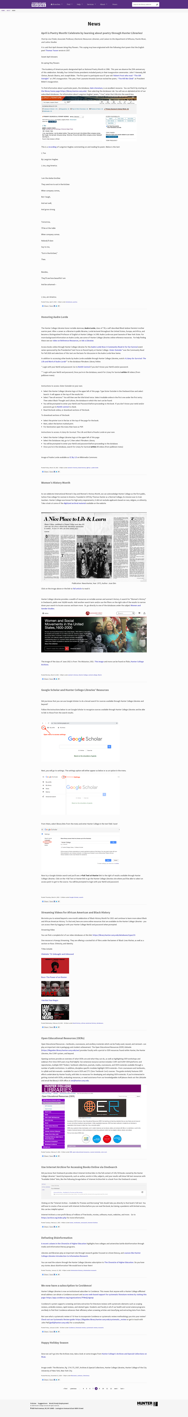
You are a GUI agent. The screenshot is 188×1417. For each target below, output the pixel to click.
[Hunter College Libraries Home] (39, 4)
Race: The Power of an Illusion (54, 977)
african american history (88, 1023)
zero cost (104, 1152)
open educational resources (81, 1152)
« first (65, 1389)
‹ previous (73, 1389)
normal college (92, 675)
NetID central (63, 407)
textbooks (77, 1222)
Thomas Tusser (51, 50)
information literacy (77, 1270)
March (100, 675)
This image (99, 661)
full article (77, 588)
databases (69, 302)
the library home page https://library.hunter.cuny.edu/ (64, 91)
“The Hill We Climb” (126, 78)
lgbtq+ (89, 467)
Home (3, 10)
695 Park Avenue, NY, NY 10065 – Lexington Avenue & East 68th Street (57, 1408)
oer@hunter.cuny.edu (80, 1080)
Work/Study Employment (59, 1403)
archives (79, 1375)
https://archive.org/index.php (53, 1217)
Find (68, 4)
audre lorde (94, 467)
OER (71, 1152)
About (102, 4)
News (13, 10)
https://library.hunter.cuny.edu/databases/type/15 (114, 935)
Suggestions (42, 1403)
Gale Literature (96, 88)
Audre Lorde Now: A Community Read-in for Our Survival (114, 347)
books (71, 1222)
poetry (75, 302)
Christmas (86, 1375)
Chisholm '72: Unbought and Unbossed (57, 954)
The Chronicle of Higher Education (118, 1262)
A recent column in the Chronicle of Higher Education (63, 1243)
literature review (81, 1327)
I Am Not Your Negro (49, 1000)
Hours (114, 4)
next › (116, 1389)
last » (122, 1389)
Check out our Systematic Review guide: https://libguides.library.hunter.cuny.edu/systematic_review (83, 1319)
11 (107, 1389)
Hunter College (83, 675)
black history (82, 467)
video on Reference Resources (65, 340)
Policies (33, 1403)
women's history (73, 467)
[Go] (157, 4)
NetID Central (84, 367)
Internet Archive (93, 1222)
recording (52, 147)
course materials (95, 1152)
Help (79, 4)
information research (89, 1270)
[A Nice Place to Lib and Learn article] (94, 547)
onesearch (84, 1222)
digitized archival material (75, 503)
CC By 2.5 (73, 457)
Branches (56, 4)
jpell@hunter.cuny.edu (59, 1322)
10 (103, 1389)
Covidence (72, 1327)
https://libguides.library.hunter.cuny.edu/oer (60, 1050)
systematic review (92, 1327)
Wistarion (74, 1375)
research (100, 1327)
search (81, 897)
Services (90, 4)
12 (111, 1389)
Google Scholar (73, 897)
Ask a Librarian (87, 340)
